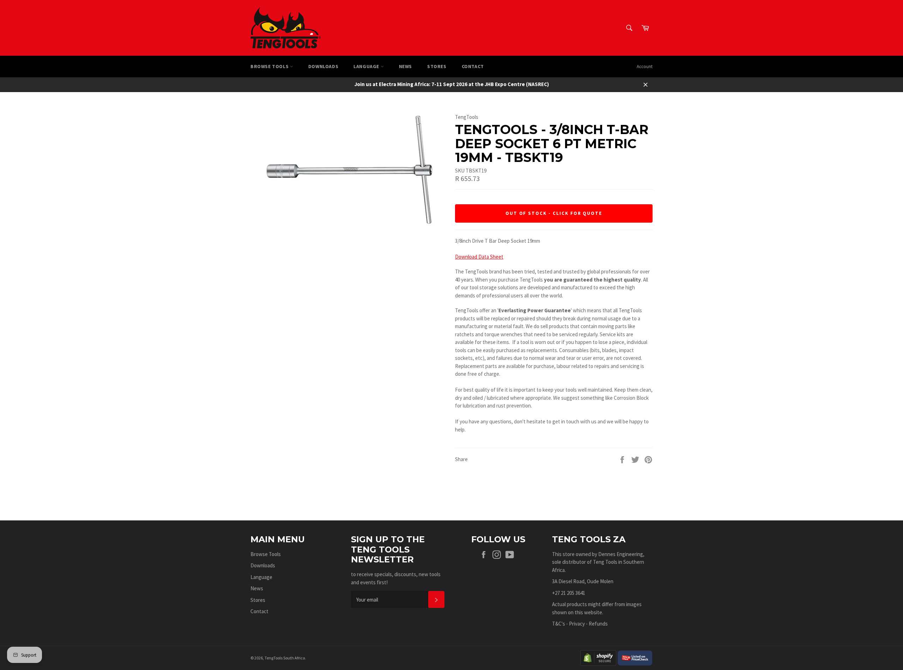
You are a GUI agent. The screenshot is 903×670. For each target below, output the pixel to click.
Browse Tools (270, 66)
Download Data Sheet (479, 256)
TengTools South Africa (285, 657)
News (405, 66)
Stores (437, 66)
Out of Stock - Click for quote (553, 213)
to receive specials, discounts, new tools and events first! (396, 578)
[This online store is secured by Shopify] (598, 657)
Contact (473, 66)
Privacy (577, 623)
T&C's (558, 623)
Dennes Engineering (620, 554)
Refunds (598, 623)
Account (645, 67)
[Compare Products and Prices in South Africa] (635, 657)
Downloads (323, 66)
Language (366, 66)
